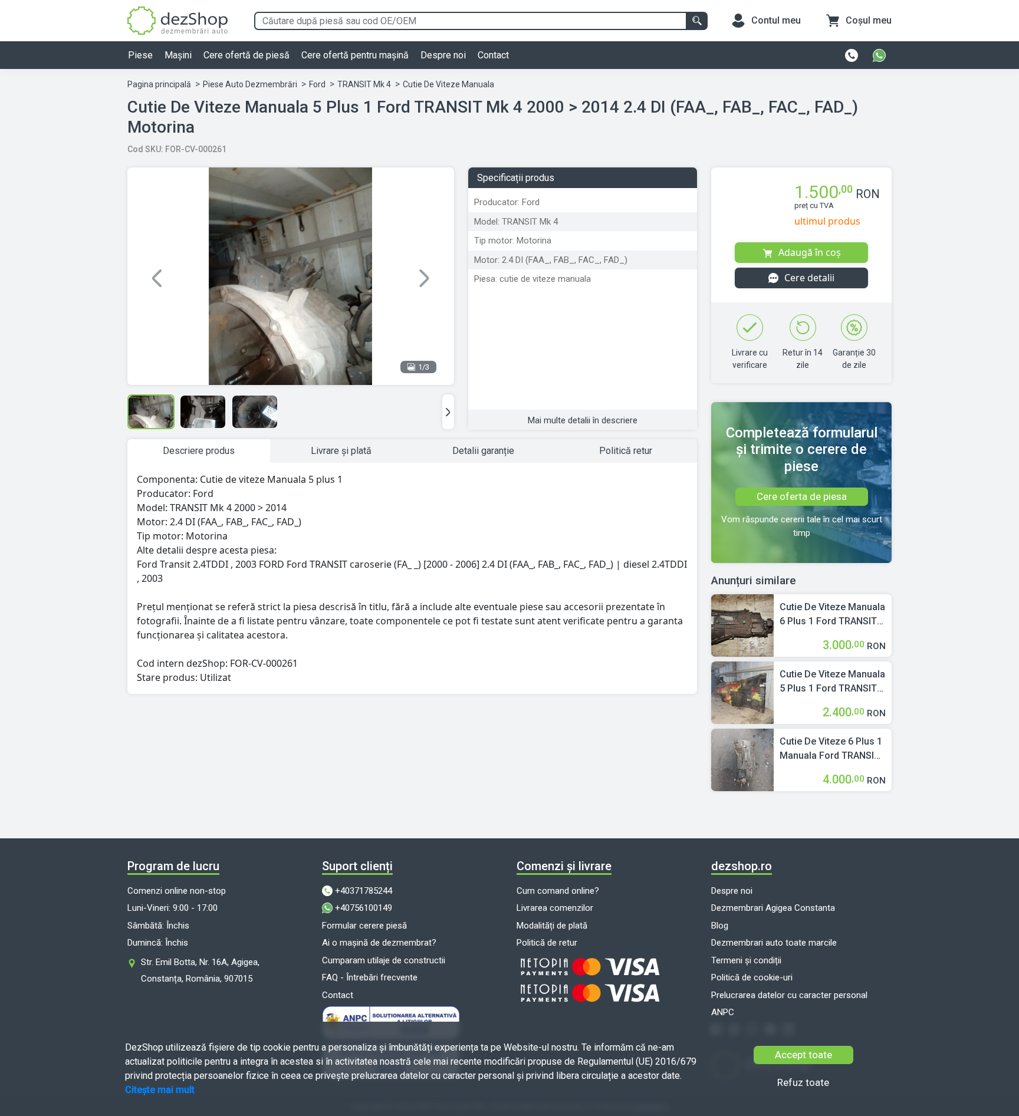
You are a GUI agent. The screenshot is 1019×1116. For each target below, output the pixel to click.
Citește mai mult (160, 1089)
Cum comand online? (558, 890)
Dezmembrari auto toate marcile (774, 942)
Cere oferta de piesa (802, 496)
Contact (493, 55)
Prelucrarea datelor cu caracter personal (789, 995)
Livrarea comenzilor (555, 908)
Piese (140, 55)
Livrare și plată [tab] (341, 450)
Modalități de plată (552, 925)
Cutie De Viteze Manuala (448, 84)
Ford (317, 84)
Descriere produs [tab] (199, 450)
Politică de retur (547, 942)
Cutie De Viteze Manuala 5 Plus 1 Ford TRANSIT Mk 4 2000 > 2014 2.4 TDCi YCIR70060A (832, 682)
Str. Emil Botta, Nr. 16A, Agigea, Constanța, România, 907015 (200, 970)
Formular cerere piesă (364, 925)
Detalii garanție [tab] (483, 450)
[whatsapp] (879, 55)
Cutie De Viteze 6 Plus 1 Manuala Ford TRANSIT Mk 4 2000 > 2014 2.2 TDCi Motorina (831, 749)
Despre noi (443, 55)
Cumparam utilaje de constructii (383, 960)
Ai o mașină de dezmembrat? (379, 942)
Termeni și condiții (746, 960)
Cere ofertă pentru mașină (355, 55)
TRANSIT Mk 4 (364, 84)
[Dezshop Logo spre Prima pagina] (177, 19)
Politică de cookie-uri (752, 977)
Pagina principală (159, 84)
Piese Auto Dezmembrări (250, 84)
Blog (719, 925)
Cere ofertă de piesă (246, 55)
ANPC (722, 1012)
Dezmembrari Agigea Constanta (773, 908)
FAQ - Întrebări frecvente (370, 977)
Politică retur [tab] (625, 450)
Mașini (178, 55)
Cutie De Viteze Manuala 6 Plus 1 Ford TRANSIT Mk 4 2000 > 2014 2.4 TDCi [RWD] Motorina (832, 614)
